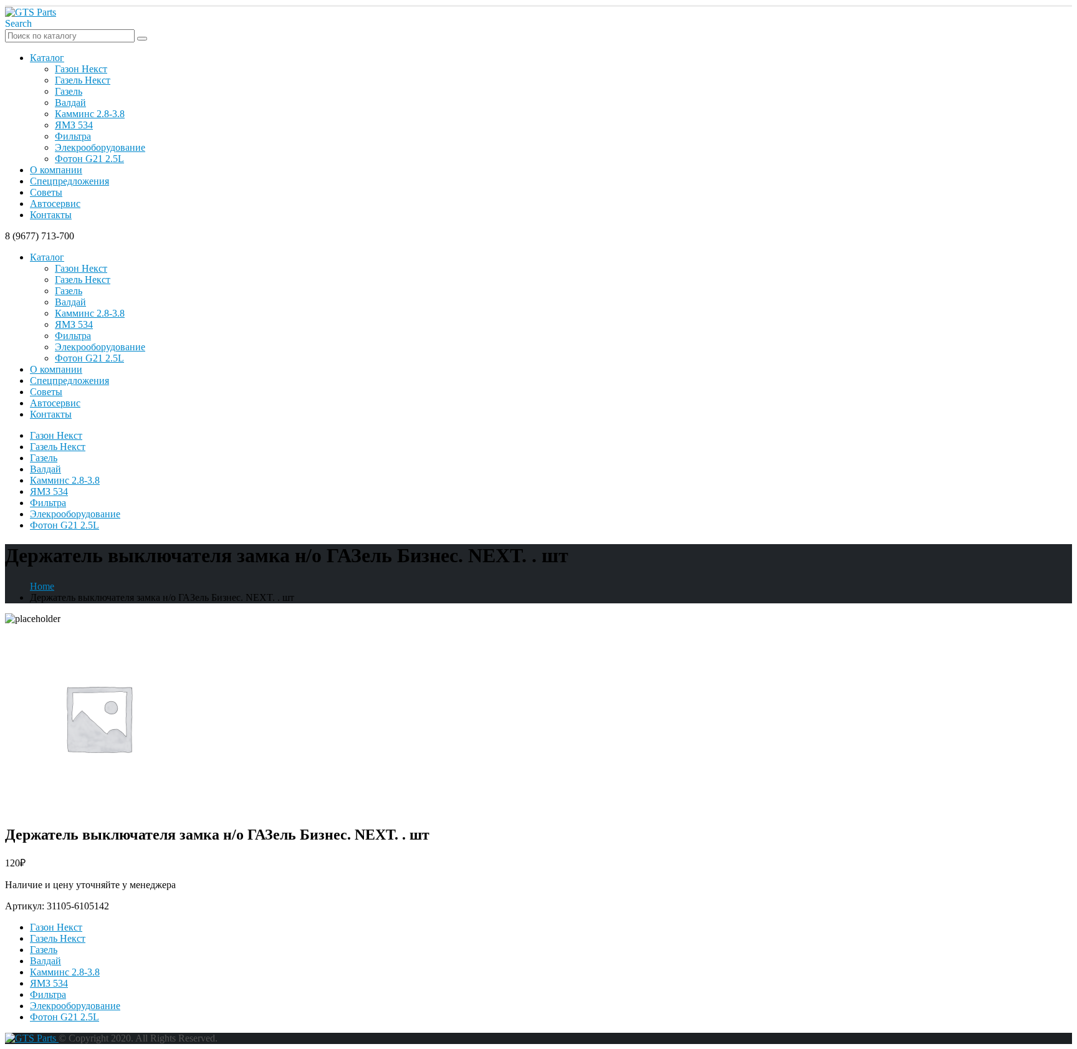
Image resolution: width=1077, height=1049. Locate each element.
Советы (46, 192)
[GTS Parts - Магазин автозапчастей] (30, 12)
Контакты (51, 214)
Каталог (47, 57)
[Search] (142, 39)
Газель (68, 91)
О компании (56, 170)
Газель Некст (82, 80)
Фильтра (73, 136)
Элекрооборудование (100, 147)
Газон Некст (81, 69)
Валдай (70, 102)
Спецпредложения (69, 181)
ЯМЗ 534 (74, 125)
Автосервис (55, 203)
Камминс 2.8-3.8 (90, 113)
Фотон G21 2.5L (89, 158)
